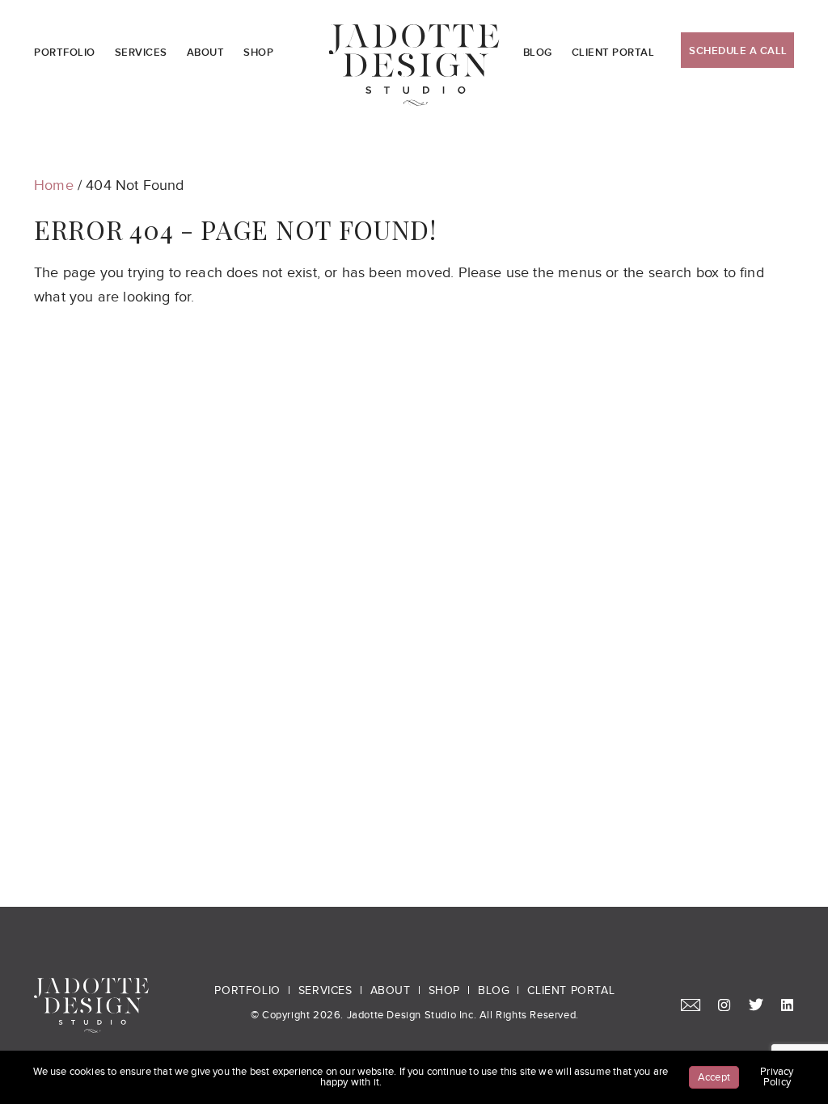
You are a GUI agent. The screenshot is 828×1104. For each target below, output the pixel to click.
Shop (258, 53)
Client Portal (613, 53)
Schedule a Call (738, 50)
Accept (714, 1077)
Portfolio (64, 53)
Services (141, 53)
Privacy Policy (776, 1077)
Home (54, 185)
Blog (537, 53)
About (206, 53)
